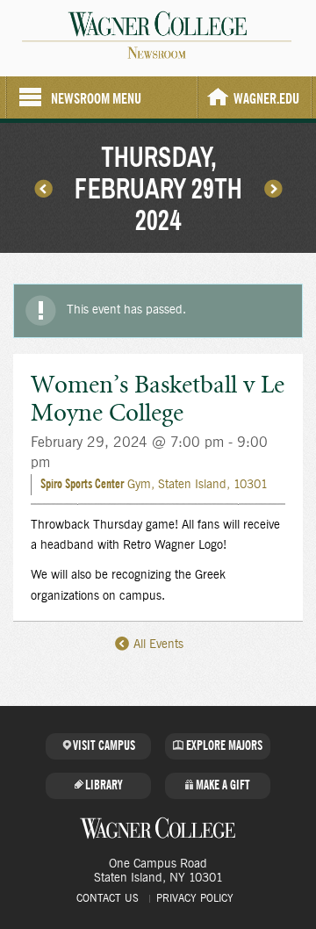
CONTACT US (107, 898)
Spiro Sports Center (82, 484)
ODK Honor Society (43, 188)
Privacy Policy (194, 898)
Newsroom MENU (96, 99)
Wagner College (158, 828)
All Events (156, 644)
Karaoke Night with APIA (273, 188)
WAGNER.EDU (266, 99)
